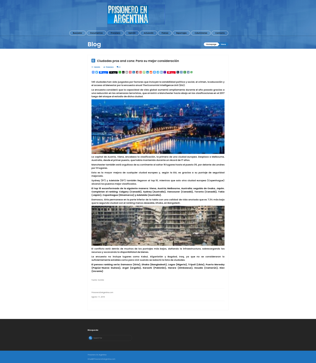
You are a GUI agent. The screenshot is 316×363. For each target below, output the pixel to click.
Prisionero (110, 67)
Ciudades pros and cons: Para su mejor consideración (138, 61)
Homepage (211, 44)
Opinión (97, 67)
